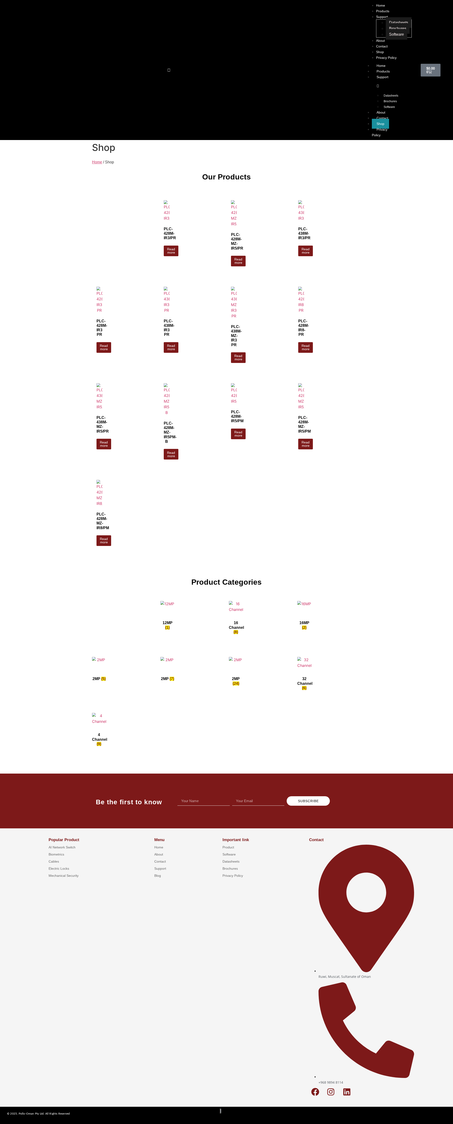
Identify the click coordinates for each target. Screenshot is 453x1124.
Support (382, 77)
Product (228, 847)
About (381, 112)
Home (381, 66)
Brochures (390, 101)
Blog (157, 875)
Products (383, 71)
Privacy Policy (379, 132)
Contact (382, 118)
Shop (380, 124)
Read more (171, 250)
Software (389, 107)
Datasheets (391, 95)
